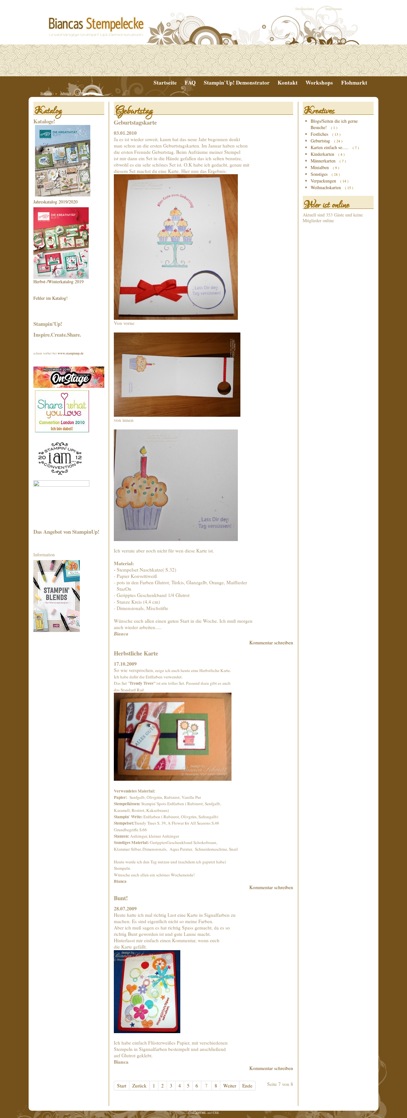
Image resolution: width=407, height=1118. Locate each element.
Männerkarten (324, 161)
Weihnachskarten (326, 187)
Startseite (165, 82)
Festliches (320, 134)
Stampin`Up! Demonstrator (237, 82)
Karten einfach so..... (330, 147)
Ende (247, 1085)
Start (121, 1085)
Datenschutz (304, 8)
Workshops (319, 82)
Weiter (229, 1085)
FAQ (190, 82)
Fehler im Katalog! (50, 298)
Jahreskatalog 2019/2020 (55, 202)
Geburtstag (321, 141)
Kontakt (288, 82)
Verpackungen (324, 181)
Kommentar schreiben (271, 642)
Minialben (320, 167)
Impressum (333, 8)
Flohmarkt (354, 82)
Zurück (139, 1085)
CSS (216, 1112)
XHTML (200, 1112)
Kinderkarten (323, 154)
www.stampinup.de (71, 353)
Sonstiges (320, 174)
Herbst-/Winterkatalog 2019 (58, 281)
